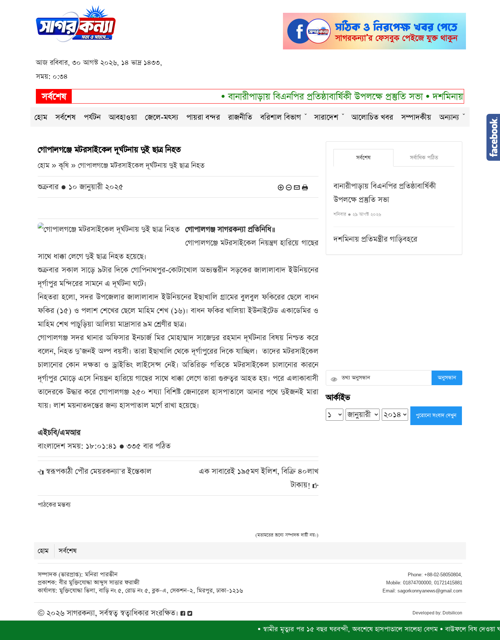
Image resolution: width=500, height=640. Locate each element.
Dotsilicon (452, 612)
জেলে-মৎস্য (161, 117)
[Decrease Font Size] (289, 187)
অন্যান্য (449, 117)
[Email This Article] (297, 187)
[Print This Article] (305, 187)
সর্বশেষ (65, 117)
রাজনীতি (240, 117)
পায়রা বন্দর (203, 117)
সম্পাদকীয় (416, 117)
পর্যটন (92, 117)
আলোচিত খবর (372, 117)
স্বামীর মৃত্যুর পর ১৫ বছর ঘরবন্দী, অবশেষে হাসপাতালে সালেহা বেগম (336, 629)
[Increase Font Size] (281, 187)
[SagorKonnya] (76, 23)
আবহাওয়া (123, 117)
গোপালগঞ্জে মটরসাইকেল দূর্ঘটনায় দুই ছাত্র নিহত (141, 166)
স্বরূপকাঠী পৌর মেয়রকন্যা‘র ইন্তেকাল (99, 471)
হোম (40, 117)
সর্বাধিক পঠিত (424, 157)
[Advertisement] (394, 313)
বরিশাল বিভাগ (280, 117)
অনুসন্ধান (447, 378)
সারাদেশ (326, 117)
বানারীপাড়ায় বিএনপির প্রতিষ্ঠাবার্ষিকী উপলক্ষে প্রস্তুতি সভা (313, 96)
